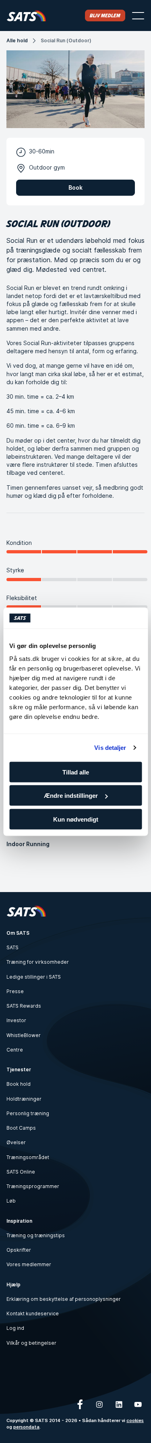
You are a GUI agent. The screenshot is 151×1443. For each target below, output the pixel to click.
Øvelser (16, 1142)
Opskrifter (18, 1250)
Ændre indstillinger (71, 795)
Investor (16, 1020)
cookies (135, 1420)
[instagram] (99, 1404)
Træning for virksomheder (37, 962)
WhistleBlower (23, 1035)
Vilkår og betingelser (31, 1343)
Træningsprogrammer (32, 1186)
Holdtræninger (23, 1099)
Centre (14, 1050)
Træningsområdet (27, 1157)
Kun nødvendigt (75, 819)
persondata (26, 1427)
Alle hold (17, 40)
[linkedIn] (118, 1404)
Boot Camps (21, 1128)
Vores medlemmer (28, 1264)
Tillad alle (75, 771)
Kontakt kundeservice (32, 1314)
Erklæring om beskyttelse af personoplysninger (63, 1299)
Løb (11, 1201)
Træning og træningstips (35, 1235)
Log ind (15, 1328)
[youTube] (138, 1404)
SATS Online (20, 1172)
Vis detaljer (110, 747)
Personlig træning (27, 1113)
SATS (12, 947)
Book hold (18, 1084)
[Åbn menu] (138, 15)
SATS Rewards (23, 1006)
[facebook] (80, 1404)
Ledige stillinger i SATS (33, 977)
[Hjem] (26, 15)
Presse (15, 991)
